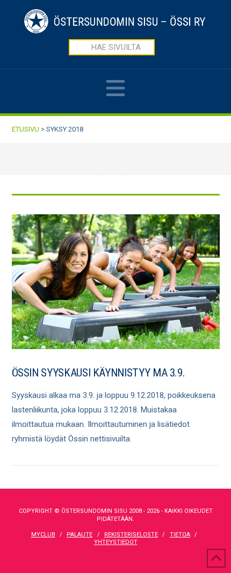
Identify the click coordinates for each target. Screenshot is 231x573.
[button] (115, 95)
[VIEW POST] (116, 282)
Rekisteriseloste (131, 534)
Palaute (79, 534)
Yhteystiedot (116, 542)
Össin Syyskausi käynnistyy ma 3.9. (98, 372)
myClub (43, 534)
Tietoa (180, 534)
